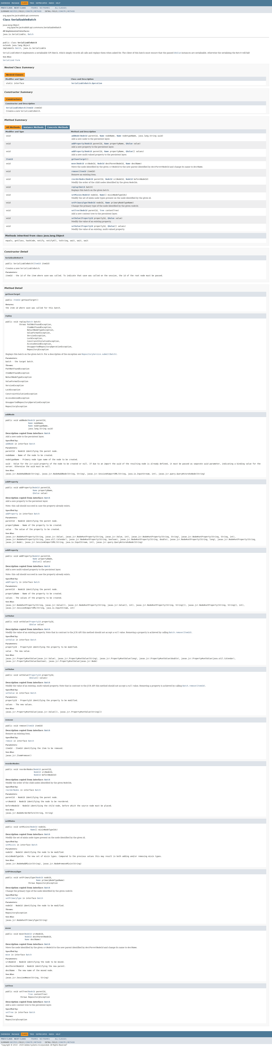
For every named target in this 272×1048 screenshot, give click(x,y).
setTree (75, 210)
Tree (32, 3)
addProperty (77, 143)
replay (74, 187)
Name (102, 136)
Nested (13, 11)
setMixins (76, 195)
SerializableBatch (15, 108)
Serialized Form (11, 60)
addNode (75, 136)
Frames (34, 8)
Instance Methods (33, 127)
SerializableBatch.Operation (86, 83)
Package (15, 3)
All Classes (60, 8)
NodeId (83, 136)
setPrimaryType (79, 203)
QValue (129, 143)
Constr (28, 11)
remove (74, 171)
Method (37, 11)
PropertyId (87, 218)
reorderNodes (78, 179)
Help (58, 3)
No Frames (45, 8)
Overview (5, 3)
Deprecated (41, 3)
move (73, 163)
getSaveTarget (78, 159)
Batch (30, 34)
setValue (75, 218)
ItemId (29, 108)
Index (51, 3)
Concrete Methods (57, 127)
